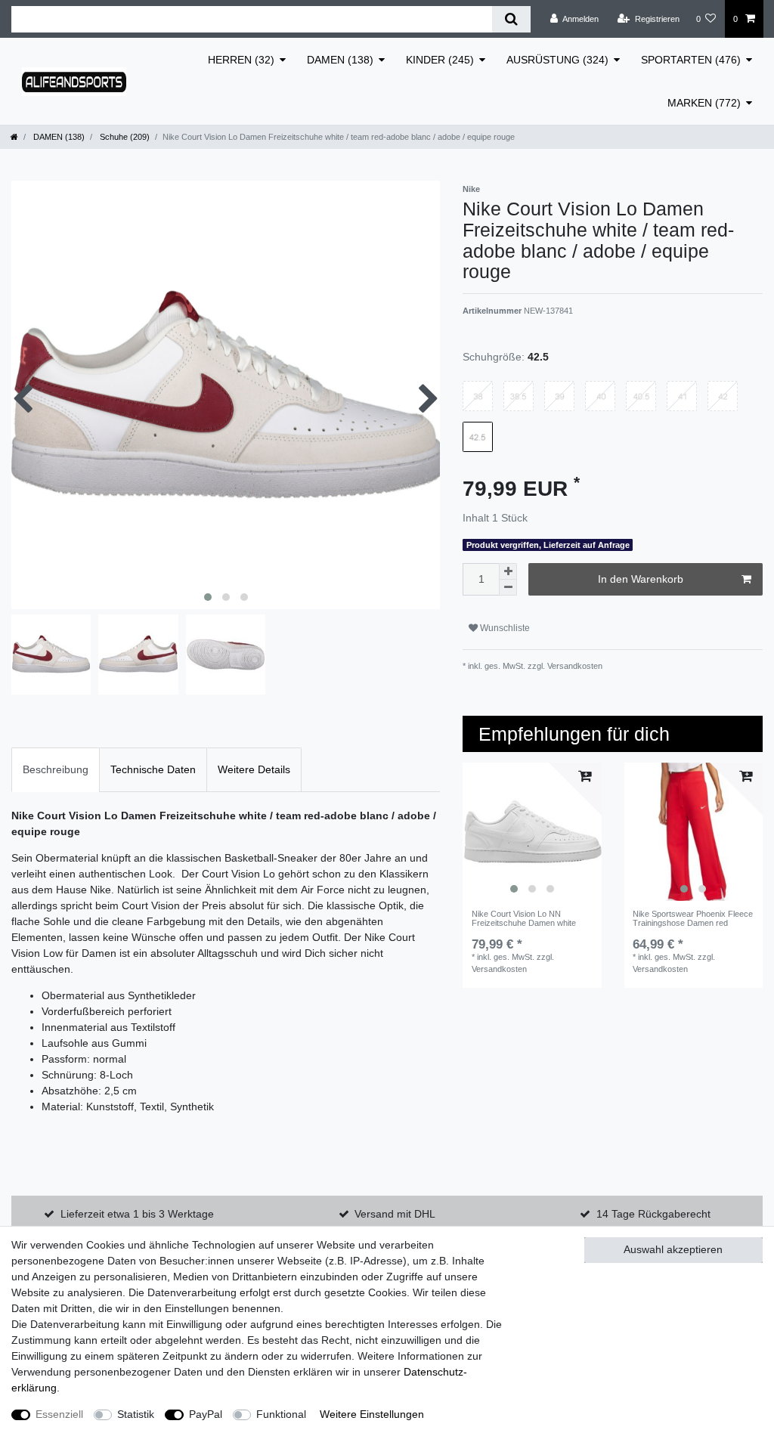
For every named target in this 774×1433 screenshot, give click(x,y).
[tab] (55, 769)
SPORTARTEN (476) (691, 60)
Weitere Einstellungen (372, 1414)
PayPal (205, 1414)
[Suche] (511, 19)
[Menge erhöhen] (508, 571)
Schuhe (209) (124, 136)
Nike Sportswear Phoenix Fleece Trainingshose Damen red (693, 918)
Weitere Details (254, 769)
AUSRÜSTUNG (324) (557, 60)
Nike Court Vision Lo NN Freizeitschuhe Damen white (524, 918)
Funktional (281, 1414)
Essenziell (59, 1414)
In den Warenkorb (640, 579)
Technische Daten (153, 769)
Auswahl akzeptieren (673, 1249)
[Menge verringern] (508, 588)
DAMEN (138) (340, 60)
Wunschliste (504, 628)
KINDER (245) (440, 60)
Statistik (135, 1414)
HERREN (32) (241, 60)
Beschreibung (55, 769)
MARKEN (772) (704, 103)
